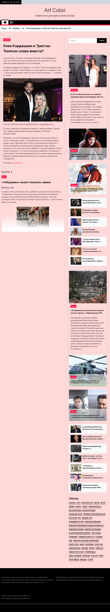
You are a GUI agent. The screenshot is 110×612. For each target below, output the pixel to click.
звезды (83, 559)
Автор (96, 503)
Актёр (102, 503)
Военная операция (93, 522)
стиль (90, 559)
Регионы (86, 556)
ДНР (70, 540)
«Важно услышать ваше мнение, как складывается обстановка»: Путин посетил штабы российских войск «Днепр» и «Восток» (88, 382)
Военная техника (76, 529)
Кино (4, 177)
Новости (99, 548)
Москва (84, 548)
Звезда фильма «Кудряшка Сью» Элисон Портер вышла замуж (87, 155)
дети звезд (74, 559)
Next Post (6, 172)
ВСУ (79, 518)
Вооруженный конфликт (80, 533)
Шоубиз (7, 40)
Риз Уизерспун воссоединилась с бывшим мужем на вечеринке (93, 260)
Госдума (98, 537)
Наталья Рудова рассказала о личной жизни (90, 231)
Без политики (75, 510)
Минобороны (74, 548)
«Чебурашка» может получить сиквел (26, 182)
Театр (73, 306)
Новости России (76, 552)
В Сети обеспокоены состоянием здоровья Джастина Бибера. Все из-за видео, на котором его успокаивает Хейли (87, 95)
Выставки (96, 533)
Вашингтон (87, 518)
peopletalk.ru (17, 163)
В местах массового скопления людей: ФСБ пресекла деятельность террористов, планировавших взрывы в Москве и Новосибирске (92, 486)
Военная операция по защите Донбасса (86, 525)
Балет (85, 506)
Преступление (75, 556)
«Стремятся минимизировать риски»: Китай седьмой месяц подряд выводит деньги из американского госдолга (93, 467)
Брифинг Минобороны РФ (94, 514)
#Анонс (72, 503)
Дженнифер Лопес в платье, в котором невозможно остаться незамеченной (91, 221)
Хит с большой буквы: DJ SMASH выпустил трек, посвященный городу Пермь (87, 190)
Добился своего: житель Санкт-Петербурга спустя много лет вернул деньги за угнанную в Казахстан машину (92, 457)
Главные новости (86, 537)
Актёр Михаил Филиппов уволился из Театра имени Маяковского (92, 428)
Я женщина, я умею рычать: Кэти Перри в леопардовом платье (90, 211)
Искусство (74, 544)
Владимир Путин (76, 522)
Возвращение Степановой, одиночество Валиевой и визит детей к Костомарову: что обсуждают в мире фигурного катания (92, 477)
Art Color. (55, 10)
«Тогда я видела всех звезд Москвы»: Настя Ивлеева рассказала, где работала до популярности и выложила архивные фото (92, 240)
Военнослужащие (93, 529)
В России (73, 518)
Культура (99, 544)
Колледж (89, 544)
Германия (73, 537)
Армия (71, 506)
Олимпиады (90, 552)
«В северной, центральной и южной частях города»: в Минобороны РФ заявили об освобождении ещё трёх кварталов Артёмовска (87, 311)
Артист (78, 506)
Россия (94, 556)
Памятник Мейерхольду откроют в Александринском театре (92, 447)
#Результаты (87, 503)
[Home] (5, 22)
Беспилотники (88, 510)
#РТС (78, 503)
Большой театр (75, 514)
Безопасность (95, 506)
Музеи (91, 548)
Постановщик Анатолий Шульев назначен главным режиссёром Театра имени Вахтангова (93, 438)
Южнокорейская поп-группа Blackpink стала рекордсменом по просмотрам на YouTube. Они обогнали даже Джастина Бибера (92, 202)
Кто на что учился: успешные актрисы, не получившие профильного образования (92, 250)
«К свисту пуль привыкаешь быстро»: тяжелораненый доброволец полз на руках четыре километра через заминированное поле (88, 416)
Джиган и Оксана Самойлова (86, 540)
